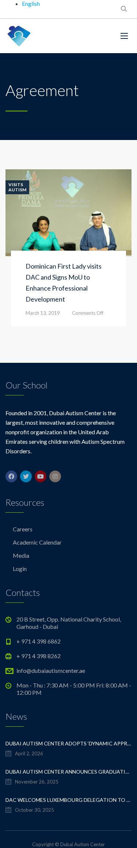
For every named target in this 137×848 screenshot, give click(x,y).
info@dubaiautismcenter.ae (50, 670)
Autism (17, 190)
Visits (15, 184)
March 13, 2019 (43, 313)
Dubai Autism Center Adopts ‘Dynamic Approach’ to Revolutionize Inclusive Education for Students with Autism (68, 743)
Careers (23, 529)
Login (20, 568)
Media (21, 555)
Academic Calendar (37, 542)
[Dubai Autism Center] (19, 36)
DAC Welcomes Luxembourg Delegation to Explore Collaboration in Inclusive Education (68, 800)
